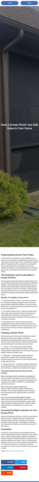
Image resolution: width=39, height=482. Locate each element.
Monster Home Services (16, 451)
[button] (8, 462)
